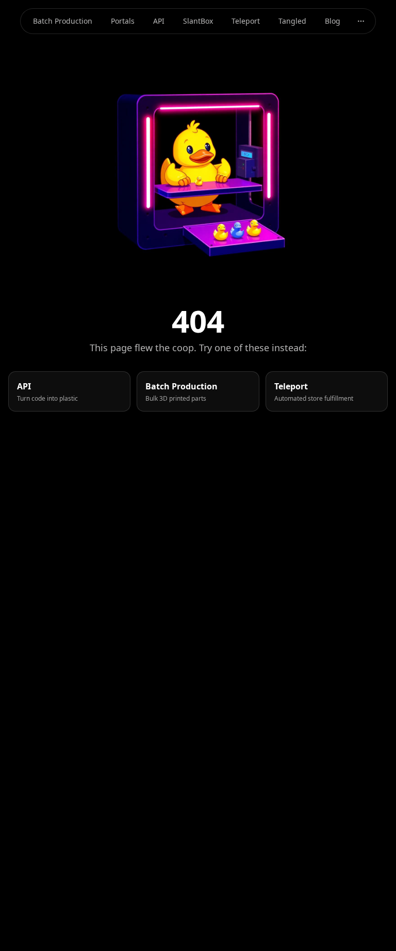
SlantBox (198, 21)
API (158, 21)
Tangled (292, 21)
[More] (361, 21)
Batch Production (62, 21)
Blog (332, 21)
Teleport (246, 21)
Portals (123, 21)
